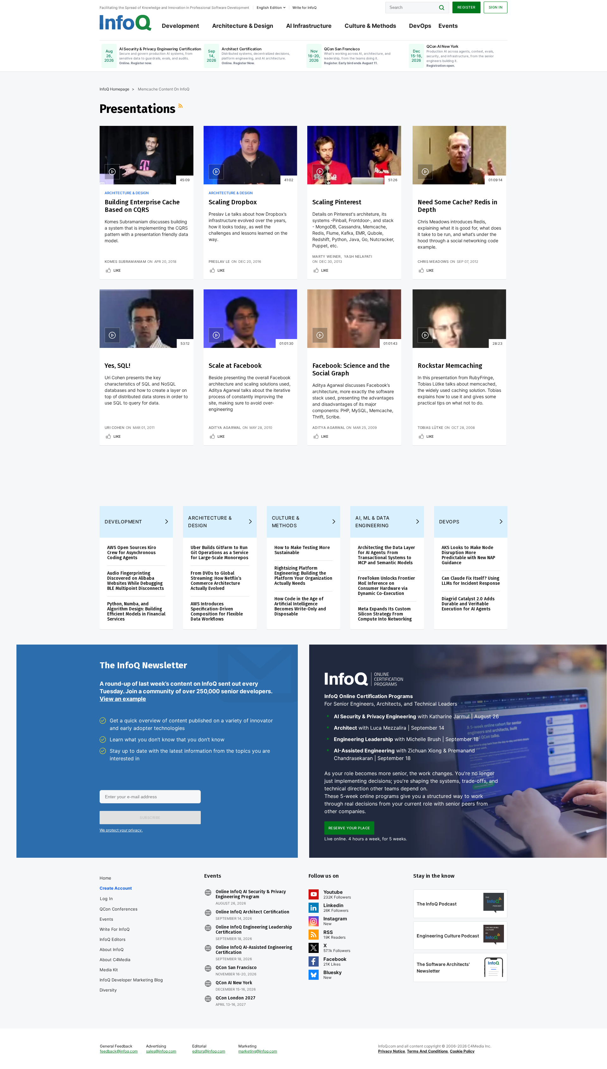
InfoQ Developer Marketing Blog (131, 979)
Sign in (496, 7)
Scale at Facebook (235, 365)
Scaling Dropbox (233, 202)
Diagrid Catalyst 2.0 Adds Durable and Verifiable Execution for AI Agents (468, 604)
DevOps (420, 25)
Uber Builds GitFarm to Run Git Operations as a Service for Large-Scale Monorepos (219, 552)
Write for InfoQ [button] (304, 7)
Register (466, 7)
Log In (106, 898)
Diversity (108, 989)
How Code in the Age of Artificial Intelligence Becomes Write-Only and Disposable (300, 606)
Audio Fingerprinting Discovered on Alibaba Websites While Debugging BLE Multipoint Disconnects (135, 581)
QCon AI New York (234, 983)
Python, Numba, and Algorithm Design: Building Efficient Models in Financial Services (136, 611)
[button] (150, 817)
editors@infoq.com (208, 1051)
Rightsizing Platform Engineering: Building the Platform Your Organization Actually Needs (303, 575)
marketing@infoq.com (257, 1051)
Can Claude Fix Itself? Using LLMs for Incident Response (471, 581)
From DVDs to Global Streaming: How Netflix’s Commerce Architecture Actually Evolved (216, 581)
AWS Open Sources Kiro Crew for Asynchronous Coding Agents (131, 552)
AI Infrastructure (309, 25)
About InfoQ (112, 949)
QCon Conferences (119, 908)
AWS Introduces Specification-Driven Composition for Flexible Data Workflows (217, 611)
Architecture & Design (242, 25)
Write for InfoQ (115, 929)
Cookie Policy (462, 1051)
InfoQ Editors (113, 939)
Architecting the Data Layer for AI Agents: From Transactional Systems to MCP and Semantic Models (386, 555)
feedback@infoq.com (119, 1051)
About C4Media (115, 959)
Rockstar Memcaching (450, 365)
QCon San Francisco (236, 967)
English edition (269, 7)
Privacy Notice (391, 1051)
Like (117, 270)
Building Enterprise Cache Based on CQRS (142, 205)
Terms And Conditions (427, 1051)
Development (180, 25)
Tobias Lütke (431, 427)
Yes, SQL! (117, 365)
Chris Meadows (433, 261)
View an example (123, 698)
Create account (116, 888)
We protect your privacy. (121, 830)
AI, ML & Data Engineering (372, 521)
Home (105, 878)
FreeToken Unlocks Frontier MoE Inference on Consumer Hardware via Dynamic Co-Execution (386, 586)
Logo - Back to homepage (126, 23)
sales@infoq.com (161, 1051)
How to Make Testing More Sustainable (302, 550)
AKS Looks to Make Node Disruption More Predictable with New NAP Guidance (468, 555)
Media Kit (109, 969)
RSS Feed (181, 109)
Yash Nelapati (358, 256)
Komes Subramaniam (125, 261)
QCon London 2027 (235, 998)
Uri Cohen (115, 427)
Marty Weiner (326, 256)
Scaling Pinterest (336, 202)
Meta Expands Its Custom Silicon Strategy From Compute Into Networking (385, 614)
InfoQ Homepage (114, 89)
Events (448, 25)
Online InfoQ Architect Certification (252, 912)
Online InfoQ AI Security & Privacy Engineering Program (251, 894)
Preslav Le (219, 261)
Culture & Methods (370, 25)
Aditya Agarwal (225, 427)
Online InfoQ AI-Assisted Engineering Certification (254, 950)
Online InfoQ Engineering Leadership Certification (254, 930)
